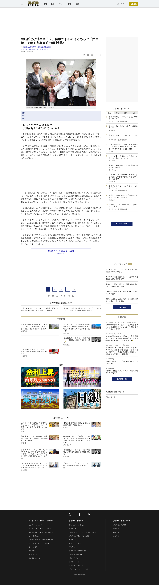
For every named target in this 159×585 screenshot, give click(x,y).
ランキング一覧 (122, 223)
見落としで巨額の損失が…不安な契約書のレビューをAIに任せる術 (122, 285)
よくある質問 (33, 547)
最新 (109, 113)
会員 (134, 113)
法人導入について (34, 558)
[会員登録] (133, 4)
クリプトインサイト (75, 562)
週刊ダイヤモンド (75, 529)
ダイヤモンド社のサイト (77, 521)
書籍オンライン (74, 540)
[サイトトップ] (33, 3)
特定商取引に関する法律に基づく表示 (41, 540)
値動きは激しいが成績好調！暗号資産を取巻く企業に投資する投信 (122, 300)
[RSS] (89, 515)
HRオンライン (73, 558)
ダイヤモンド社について (121, 521)
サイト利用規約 (34, 536)
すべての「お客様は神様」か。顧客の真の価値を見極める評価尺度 (122, 278)
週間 (126, 113)
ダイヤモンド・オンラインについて (41, 521)
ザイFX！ (72, 547)
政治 (22, 49)
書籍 (77, 4)
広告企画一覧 (111, 397)
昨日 (117, 113)
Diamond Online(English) (77, 525)
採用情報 (116, 532)
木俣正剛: (36, 47)
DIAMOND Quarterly (75, 554)
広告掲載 (32, 551)
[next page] (74, 289)
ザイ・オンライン (75, 543)
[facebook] (79, 515)
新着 (45, 4)
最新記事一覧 (122, 379)
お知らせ (116, 536)
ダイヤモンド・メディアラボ (78, 569)
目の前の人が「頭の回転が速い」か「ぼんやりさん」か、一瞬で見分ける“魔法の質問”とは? (82, 309)
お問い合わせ (33, 554)
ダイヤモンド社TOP (119, 525)
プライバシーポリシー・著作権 (39, 543)
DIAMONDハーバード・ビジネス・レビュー (83, 532)
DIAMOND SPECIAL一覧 (115, 392)
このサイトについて (35, 525)
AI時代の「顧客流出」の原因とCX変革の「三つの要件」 (122, 292)
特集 (69, 4)
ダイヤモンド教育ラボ (76, 565)
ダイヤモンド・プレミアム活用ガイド (41, 532)
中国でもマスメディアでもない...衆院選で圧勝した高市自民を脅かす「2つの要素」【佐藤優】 (40, 309)
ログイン (124, 3)
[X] (70, 515)
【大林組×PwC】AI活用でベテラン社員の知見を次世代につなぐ (122, 270)
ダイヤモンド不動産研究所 (77, 551)
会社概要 (116, 529)
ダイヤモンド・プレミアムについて (40, 529)
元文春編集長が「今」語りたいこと (37, 49)
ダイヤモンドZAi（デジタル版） (79, 536)
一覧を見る (122, 307)
